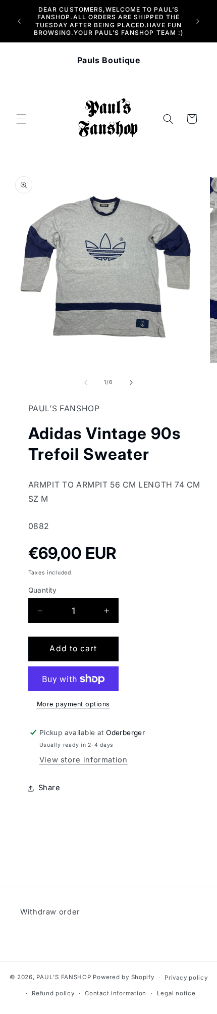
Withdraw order (50, 911)
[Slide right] (131, 382)
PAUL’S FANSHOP (63, 977)
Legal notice (176, 993)
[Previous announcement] (19, 21)
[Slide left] (86, 382)
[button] (21, 118)
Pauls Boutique (108, 60)
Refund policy (53, 993)
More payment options (74, 704)
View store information (83, 759)
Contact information (115, 993)
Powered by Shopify (123, 977)
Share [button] (49, 787)
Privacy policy (186, 977)
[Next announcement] (198, 21)
